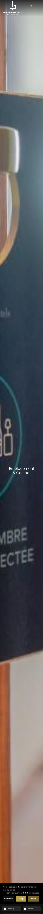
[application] (21, 898)
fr (31, 6)
